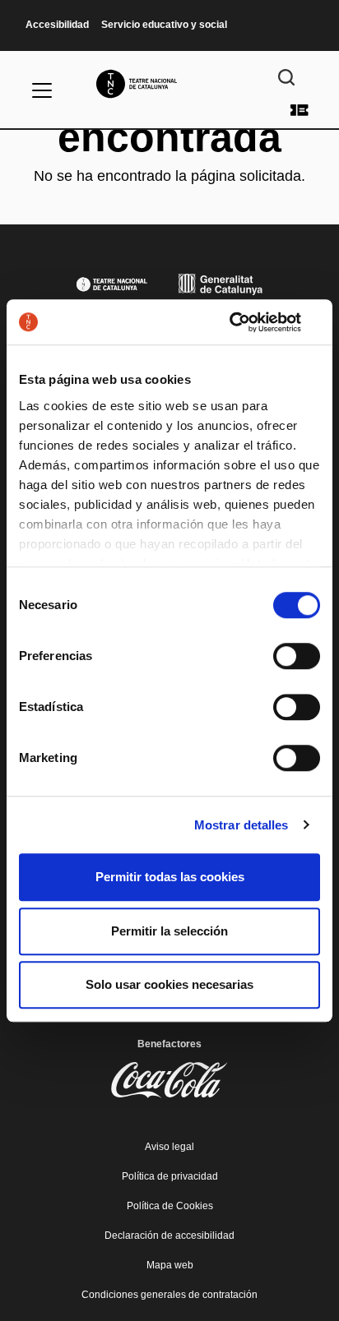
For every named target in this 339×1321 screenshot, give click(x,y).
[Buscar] (286, 77)
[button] (169, 593)
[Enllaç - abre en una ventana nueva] (248, 322)
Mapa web (169, 1265)
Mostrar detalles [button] (241, 825)
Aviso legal (169, 1147)
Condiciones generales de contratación (169, 1295)
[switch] (296, 656)
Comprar (299, 110)
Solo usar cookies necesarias (169, 984)
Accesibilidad (57, 25)
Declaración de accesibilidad (169, 1235)
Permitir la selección (169, 931)
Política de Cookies (170, 1206)
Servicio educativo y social (164, 25)
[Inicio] (169, 84)
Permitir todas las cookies (169, 877)
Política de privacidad (170, 1176)
